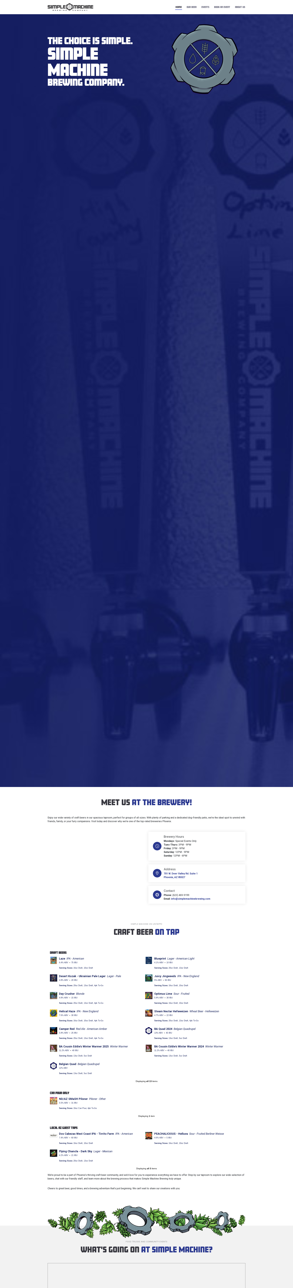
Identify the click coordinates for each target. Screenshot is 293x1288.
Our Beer (192, 7)
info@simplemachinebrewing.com (190, 898)
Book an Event (222, 7)
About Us (240, 7)
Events (205, 7)
